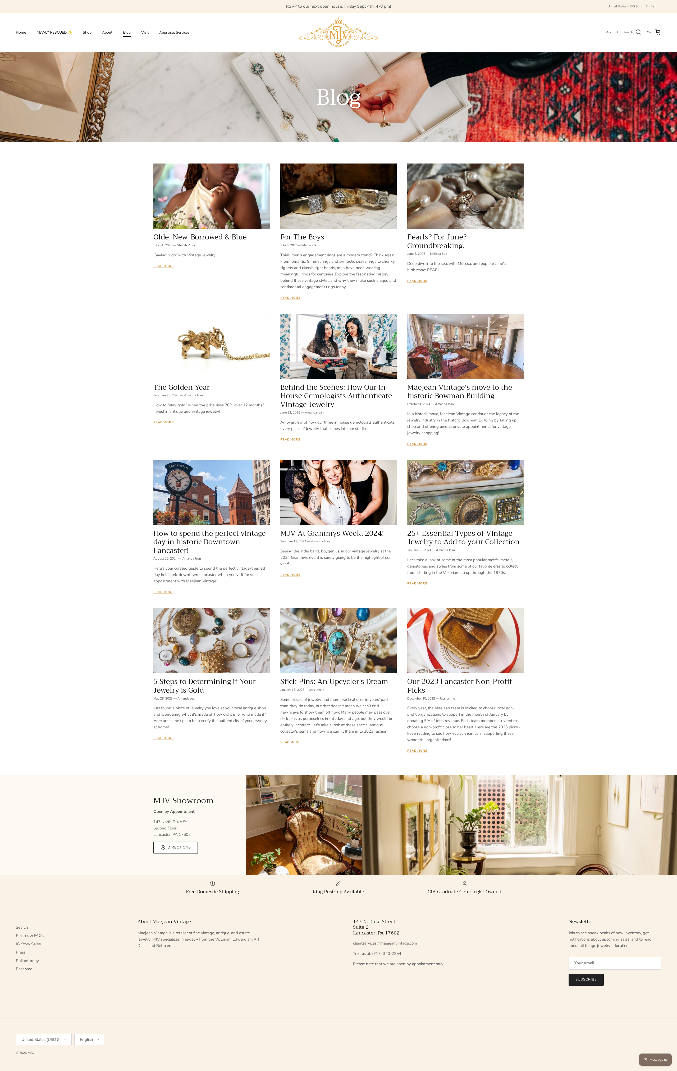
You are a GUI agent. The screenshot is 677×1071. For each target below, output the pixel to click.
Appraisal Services (174, 32)
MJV (30, 1053)
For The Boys (302, 237)
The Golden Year (181, 387)
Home (21, 32)
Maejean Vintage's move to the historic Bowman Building (459, 391)
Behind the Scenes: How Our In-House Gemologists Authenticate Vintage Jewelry (336, 396)
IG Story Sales (28, 944)
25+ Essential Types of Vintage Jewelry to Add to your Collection (463, 537)
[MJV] (338, 32)
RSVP (291, 6)
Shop (87, 32)
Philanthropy (27, 960)
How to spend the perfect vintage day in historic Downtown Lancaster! (209, 542)
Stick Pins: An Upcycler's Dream (334, 681)
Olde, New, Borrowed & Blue (200, 237)
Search (22, 927)
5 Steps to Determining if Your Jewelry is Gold (204, 686)
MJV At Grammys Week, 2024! (332, 533)
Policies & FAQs (30, 935)
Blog (127, 32)
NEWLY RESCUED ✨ (54, 32)
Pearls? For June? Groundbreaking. (437, 241)
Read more (163, 266)
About (107, 32)
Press (21, 952)
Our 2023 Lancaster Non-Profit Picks (459, 686)
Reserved (24, 969)
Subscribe (586, 979)
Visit (145, 32)
